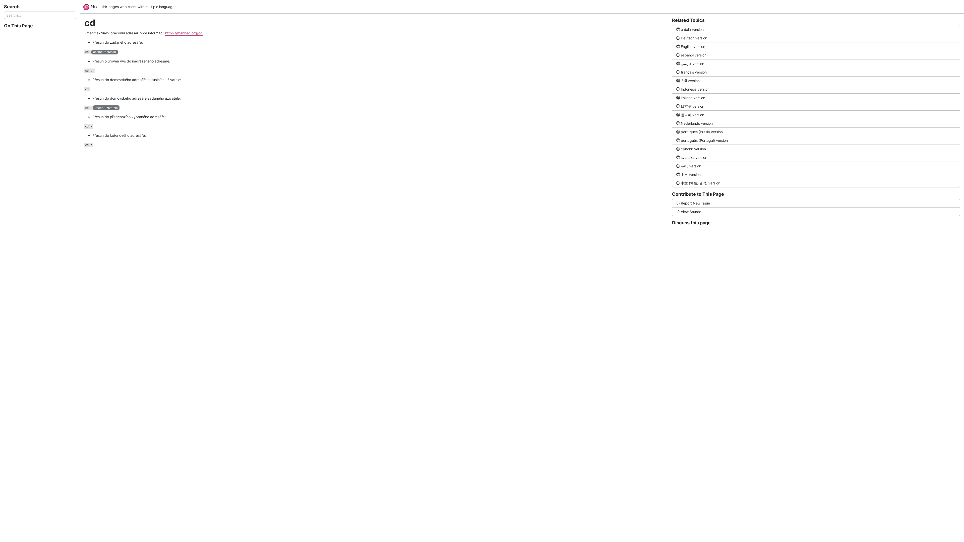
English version (693, 46)
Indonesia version (695, 89)
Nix (93, 6)
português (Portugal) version (704, 140)
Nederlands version (697, 123)
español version (693, 55)
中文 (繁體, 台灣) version (700, 183)
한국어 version (692, 115)
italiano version (693, 98)
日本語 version (692, 106)
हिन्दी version (690, 81)
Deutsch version (694, 38)
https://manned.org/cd (184, 33)
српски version (693, 149)
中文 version (691, 174)
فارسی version (692, 63)
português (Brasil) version (702, 132)
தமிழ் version (691, 166)
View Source (691, 212)
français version (694, 72)
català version (692, 29)
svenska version (694, 157)
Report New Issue (695, 203)
